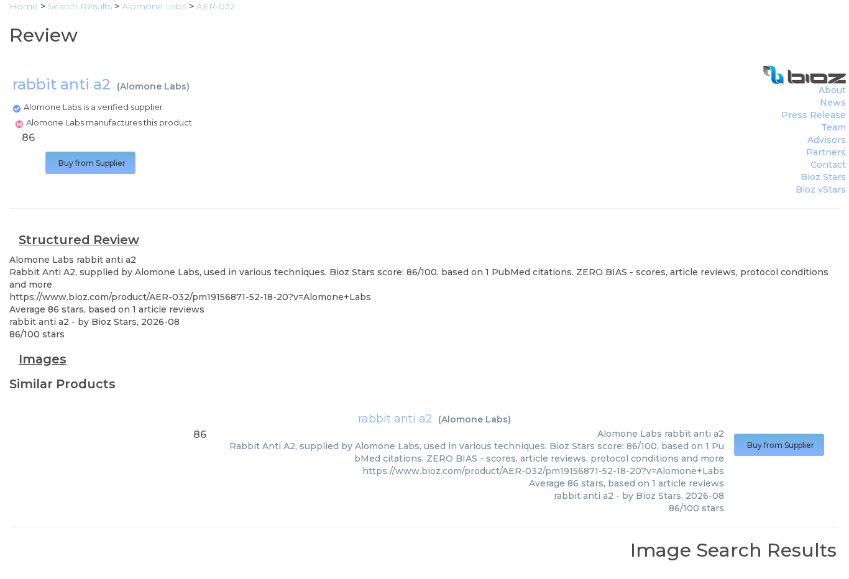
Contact (828, 164)
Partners (826, 152)
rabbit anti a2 (395, 419)
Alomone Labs (153, 86)
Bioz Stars (823, 177)
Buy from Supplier (90, 163)
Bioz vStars (821, 189)
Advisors (826, 139)
